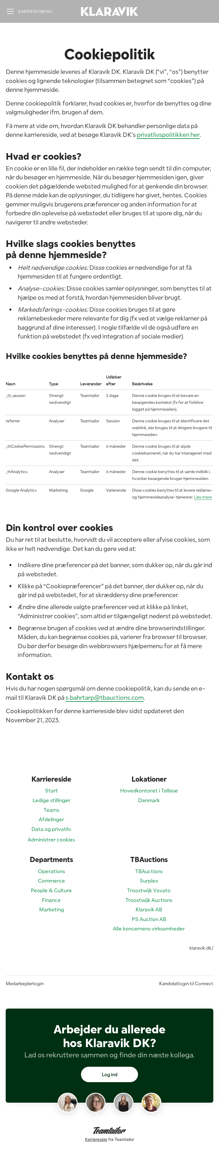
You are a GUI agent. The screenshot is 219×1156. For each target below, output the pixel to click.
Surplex (149, 880)
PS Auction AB (149, 919)
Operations (51, 871)
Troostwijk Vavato (149, 890)
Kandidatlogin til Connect (186, 983)
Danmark (149, 800)
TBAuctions (149, 871)
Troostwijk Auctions (148, 900)
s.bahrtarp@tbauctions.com (105, 697)
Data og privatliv (51, 829)
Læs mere (203, 497)
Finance (51, 900)
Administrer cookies (51, 839)
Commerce (51, 880)
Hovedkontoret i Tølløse (149, 790)
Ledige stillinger (51, 800)
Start (51, 790)
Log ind (109, 1074)
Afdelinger (51, 819)
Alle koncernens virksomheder (149, 928)
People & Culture (51, 890)
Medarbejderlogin (25, 983)
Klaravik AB (148, 909)
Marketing (51, 909)
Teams (51, 810)
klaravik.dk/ (201, 948)
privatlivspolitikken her (168, 134)
